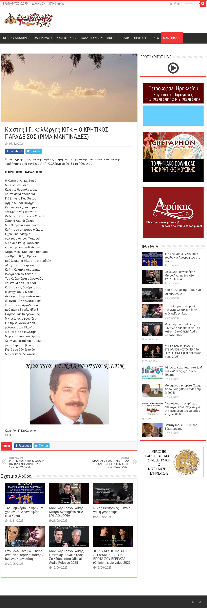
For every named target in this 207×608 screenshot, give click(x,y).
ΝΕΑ (156, 38)
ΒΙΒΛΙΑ (125, 38)
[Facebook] (175, 3)
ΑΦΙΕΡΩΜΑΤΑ (43, 38)
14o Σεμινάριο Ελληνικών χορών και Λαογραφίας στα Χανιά (24, 512)
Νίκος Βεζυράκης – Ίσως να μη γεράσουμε (111, 510)
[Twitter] (178, 3)
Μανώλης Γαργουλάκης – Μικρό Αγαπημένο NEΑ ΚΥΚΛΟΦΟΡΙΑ (67, 512)
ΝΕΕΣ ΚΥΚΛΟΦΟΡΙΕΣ (16, 38)
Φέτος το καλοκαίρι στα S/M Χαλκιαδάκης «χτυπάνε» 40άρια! (183, 371)
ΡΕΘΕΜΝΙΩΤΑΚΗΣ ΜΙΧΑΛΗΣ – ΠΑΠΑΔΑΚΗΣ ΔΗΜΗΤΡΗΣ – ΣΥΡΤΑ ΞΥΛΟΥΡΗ (28, 463)
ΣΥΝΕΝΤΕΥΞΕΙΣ (67, 38)
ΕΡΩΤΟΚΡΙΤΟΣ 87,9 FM (15, 3)
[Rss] (171, 3)
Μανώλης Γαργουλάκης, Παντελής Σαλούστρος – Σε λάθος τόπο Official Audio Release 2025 (67, 557)
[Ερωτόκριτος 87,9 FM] (28, 19)
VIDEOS (111, 38)
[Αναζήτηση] (203, 4)
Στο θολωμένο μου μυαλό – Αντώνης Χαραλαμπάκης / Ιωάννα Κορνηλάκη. (25, 555)
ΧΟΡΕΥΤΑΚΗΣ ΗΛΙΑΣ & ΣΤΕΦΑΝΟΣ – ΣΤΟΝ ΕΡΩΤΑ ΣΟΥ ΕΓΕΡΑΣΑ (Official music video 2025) (112, 557)
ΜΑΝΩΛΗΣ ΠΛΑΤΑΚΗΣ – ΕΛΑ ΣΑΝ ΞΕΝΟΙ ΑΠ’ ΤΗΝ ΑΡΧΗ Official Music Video (110, 463)
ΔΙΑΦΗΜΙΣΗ (38, 3)
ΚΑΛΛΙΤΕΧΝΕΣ (90, 38)
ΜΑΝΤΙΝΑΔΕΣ (172, 38)
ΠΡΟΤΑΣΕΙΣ (141, 38)
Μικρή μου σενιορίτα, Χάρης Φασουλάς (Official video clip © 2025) (183, 389)
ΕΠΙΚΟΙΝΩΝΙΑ (56, 3)
